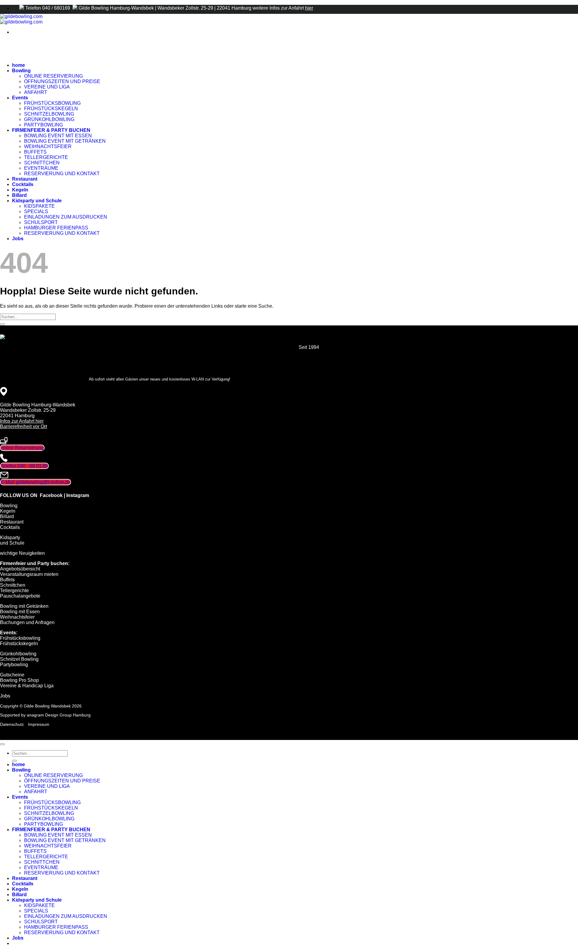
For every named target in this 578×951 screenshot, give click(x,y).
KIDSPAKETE (39, 206)
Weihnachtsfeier (17, 617)
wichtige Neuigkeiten (22, 553)
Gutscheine (12, 674)
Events (20, 97)
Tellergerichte (14, 590)
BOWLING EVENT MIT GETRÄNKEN (65, 141)
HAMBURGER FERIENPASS (56, 227)
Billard (19, 195)
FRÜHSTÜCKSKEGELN (51, 108)
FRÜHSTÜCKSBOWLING (52, 103)
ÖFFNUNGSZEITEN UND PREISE (62, 81)
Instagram (77, 495)
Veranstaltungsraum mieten (29, 574)
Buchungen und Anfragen (27, 622)
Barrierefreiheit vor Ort (23, 426)
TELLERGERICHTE (46, 157)
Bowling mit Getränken (24, 606)
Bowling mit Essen (20, 611)
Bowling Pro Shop (19, 680)
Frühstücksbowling (20, 638)
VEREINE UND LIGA (47, 86)
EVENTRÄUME (41, 168)
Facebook (51, 495)
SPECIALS (36, 211)
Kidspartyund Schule (12, 540)
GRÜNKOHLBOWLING (49, 119)
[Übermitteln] (2, 324)
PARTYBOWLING (43, 124)
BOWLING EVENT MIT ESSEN (58, 135)
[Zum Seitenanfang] (2, 744)
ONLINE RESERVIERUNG (53, 76)
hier (309, 8)
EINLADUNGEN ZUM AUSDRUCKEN (65, 216)
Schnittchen (12, 585)
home (18, 65)
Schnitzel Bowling (19, 659)
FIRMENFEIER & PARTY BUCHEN (51, 130)
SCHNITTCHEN (42, 162)
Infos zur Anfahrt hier (22, 421)
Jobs (17, 238)
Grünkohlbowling (18, 653)
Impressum (38, 724)
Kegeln (20, 189)
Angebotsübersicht (20, 568)
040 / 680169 (56, 8)
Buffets (7, 579)
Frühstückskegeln (19, 643)
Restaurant (24, 179)
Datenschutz (12, 724)
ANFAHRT (35, 92)
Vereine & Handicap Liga (27, 685)
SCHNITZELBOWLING (49, 114)
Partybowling (14, 664)
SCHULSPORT (41, 222)
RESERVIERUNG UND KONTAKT (62, 173)
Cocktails (22, 184)
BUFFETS (35, 151)
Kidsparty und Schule (37, 200)
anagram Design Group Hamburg (59, 715)
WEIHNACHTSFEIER (48, 146)
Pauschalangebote (20, 595)
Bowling (21, 70)
